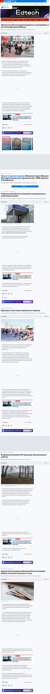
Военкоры (18, 19)
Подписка (47, 3)
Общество (5, 22)
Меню (1, 1)
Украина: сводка (24, 19)
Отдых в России (35, 19)
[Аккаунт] (48, 1)
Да (2, 7)
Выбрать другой (6, 7)
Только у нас (13, 19)
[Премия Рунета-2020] (15, 1)
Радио (37, 3)
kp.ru (31, 124)
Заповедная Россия (43, 19)
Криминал (5, 297)
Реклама (41, 3)
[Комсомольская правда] (9, 1)
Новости (7, 19)
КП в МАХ (30, 19)
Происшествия (6, 191)
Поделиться (46, 316)
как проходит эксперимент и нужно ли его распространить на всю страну (22, 118)
